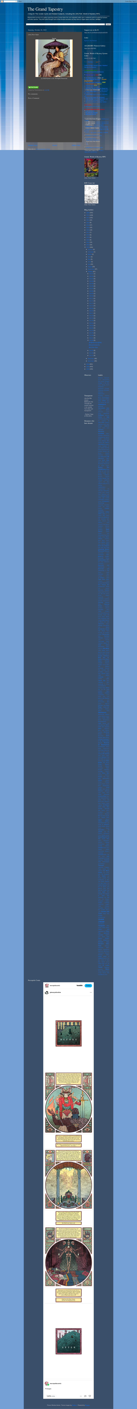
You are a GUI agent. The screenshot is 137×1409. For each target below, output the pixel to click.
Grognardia (103, 618)
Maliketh (74, 1405)
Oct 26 (91, 335)
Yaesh (100, 967)
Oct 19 (91, 318)
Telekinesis (100, 867)
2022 (88, 244)
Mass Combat (101, 717)
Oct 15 (91, 308)
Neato (99, 748)
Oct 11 (91, 298)
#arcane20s (101, 388)
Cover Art (101, 506)
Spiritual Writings (103, 842)
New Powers (101, 750)
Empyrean (100, 556)
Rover (104, 799)
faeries (99, 572)
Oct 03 (91, 278)
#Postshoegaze (105, 397)
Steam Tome (106, 847)
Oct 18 (91, 315)
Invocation (106, 637)
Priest (99, 773)
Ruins (99, 801)
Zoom (105, 974)
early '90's (103, 547)
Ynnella (99, 972)
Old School (105, 753)
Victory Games (101, 927)
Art (103, 442)
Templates (106, 867)
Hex (99, 627)
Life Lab (100, 689)
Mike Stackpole (105, 726)
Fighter (107, 579)
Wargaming (106, 940)
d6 (106, 517)
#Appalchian (101, 386)
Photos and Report (99, 125)
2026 (88, 369)
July (89, 264)
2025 (88, 366)
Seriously (100, 813)
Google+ (107, 611)
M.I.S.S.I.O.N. (101, 701)
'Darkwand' (106, 377)
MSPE (107, 735)
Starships (100, 847)
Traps (99, 906)
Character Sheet (89, 85)
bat (108, 451)
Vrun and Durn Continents (93, 82)
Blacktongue (101, 463)
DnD (107, 529)
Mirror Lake (101, 730)
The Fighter (102, 876)
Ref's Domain (106, 789)
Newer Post (32, 145)
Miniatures (106, 728)
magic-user (106, 707)
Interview (100, 638)
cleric (103, 492)
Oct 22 (91, 325)
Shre (105, 822)
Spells (99, 840)
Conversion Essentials (103, 504)
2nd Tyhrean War (102, 402)
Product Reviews (103, 774)
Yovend (104, 972)
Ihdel (99, 636)
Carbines (100, 480)
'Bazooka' (100, 377)
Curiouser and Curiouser (91, 87)
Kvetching (100, 671)
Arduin (99, 440)
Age (105, 418)
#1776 (107, 384)
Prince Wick (105, 773)
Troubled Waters (105, 909)
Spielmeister (106, 840)
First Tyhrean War (103, 584)
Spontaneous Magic (103, 844)
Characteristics (101, 488)
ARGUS (100, 442)
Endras (107, 558)
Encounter (100, 558)
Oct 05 (91, 283)
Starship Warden (103, 845)
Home (54, 145)
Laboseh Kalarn (105, 673)
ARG (108, 440)
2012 (88, 220)
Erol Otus (100, 561)
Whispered (100, 947)
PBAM (102, 759)
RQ (108, 799)
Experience (100, 563)
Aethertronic (101, 418)
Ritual (104, 796)
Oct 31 (91, 355)
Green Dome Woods (103, 616)
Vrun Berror (101, 936)
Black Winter (101, 462)
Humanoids (105, 634)
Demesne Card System (103, 524)
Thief (99, 899)
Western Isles (103, 942)
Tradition (107, 904)
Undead (100, 915)
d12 (105, 517)
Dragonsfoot (101, 535)
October (90, 271)
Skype (107, 828)
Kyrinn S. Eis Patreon (90, 40)
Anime (107, 433)
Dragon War (103, 533)
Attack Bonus (101, 444)
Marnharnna (102, 712)
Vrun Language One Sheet (92, 79)
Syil (108, 854)
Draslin (99, 536)
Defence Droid (103, 522)
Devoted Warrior (103, 527)
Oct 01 (91, 273)
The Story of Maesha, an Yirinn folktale (95, 102)
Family (107, 572)
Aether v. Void (103, 417)
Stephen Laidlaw (103, 849)
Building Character (103, 474)
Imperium (106, 636)
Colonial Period (105, 496)
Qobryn (100, 782)
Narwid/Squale (101, 746)
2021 (88, 242)
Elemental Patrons (103, 551)
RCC (99, 785)
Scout (99, 806)
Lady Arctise (103, 675)
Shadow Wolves (103, 819)
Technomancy (101, 863)
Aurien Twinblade (102, 446)
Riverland (103, 798)
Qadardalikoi (106, 778)
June (89, 261)
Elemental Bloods (103, 549)
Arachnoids (106, 438)
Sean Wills (105, 806)
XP (103, 965)
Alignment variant (102, 424)
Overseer (103, 757)
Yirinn (107, 969)
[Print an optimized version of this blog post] (33, 88)
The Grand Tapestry (45, 9)
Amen (99, 427)
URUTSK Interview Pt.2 (101, 123)
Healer (107, 623)
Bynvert (107, 476)
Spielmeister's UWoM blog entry (94, 147)
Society (107, 835)
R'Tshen (107, 782)
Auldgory (107, 444)
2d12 (108, 400)
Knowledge (100, 668)
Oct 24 (91, 330)
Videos (107, 927)
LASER (100, 678)
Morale (107, 733)
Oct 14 (91, 305)
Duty (99, 547)
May (89, 259)
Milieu (99, 728)
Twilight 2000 (106, 913)
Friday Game (101, 591)
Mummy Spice (102, 737)
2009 (88, 212)
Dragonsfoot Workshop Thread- (93, 135)
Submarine (100, 852)
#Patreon (107, 395)
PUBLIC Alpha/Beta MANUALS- (94, 151)
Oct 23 (91, 328)
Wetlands (107, 945)
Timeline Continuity (103, 902)
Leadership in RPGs (103, 684)
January (90, 249)
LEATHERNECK (101, 685)
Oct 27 (91, 338)
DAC (108, 519)
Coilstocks (103, 494)
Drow (103, 536)
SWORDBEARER (102, 854)
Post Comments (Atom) (43, 149)
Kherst (99, 661)
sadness (103, 803)
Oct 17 (91, 313)
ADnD (107, 410)
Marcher (100, 708)
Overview (90, 62)
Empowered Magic (103, 554)
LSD (108, 700)
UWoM (101, 921)
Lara (108, 677)
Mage (107, 705)
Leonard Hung (101, 687)
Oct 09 (91, 293)
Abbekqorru (102, 404)
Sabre (99, 803)
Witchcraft (100, 951)
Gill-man (107, 607)
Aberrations (101, 408)
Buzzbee (100, 476)
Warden (100, 940)
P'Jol (108, 757)
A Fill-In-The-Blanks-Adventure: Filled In (96, 132)
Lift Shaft (106, 689)
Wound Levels (105, 961)
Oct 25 (91, 333)
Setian (104, 815)
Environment (102, 560)
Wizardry (107, 952)
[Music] (103, 384)
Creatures (101, 512)
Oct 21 (91, 323)
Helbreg (100, 625)
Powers (107, 771)
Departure (100, 526)
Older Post (76, 145)
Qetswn (107, 780)
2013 (88, 222)
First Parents (106, 583)
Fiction (107, 577)
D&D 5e (100, 517)
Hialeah (107, 627)
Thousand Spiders (103, 900)
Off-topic (100, 753)
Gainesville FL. (103, 597)
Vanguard (101, 925)
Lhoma (107, 687)
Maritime (107, 708)
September (91, 269)
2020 (88, 240)
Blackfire (107, 462)
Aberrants (100, 406)
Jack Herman (103, 639)
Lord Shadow (105, 698)
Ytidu (108, 972)
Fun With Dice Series (103, 593)
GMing (99, 611)
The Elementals (105, 874)
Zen (101, 974)
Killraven (107, 662)
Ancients (101, 433)
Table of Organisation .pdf (100, 99)
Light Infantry (104, 90)
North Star (106, 750)
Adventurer (106, 413)
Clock (99, 494)
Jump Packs (101, 650)
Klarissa (107, 666)
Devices (107, 526)
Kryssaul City (105, 669)
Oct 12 (91, 301)
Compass (107, 499)
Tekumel (101, 865)
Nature (107, 746)
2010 (88, 215)
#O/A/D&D (100, 395)
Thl (102, 899)
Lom (104, 696)
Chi (108, 488)
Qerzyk (100, 780)
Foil (99, 588)
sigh (108, 822)
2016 (88, 230)
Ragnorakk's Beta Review (93, 140)
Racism (100, 783)
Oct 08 (91, 291)
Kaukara (100, 655)
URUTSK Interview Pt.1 (101, 122)
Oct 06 (91, 286)
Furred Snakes (103, 595)
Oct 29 (91, 350)
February (91, 252)
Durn (107, 544)
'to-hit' (99, 379)
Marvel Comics (105, 716)
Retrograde (106, 794)
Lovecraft (100, 700)
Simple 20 (100, 824)
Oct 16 (91, 310)
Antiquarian (100, 437)
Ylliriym (99, 970)
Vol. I (104, 931)
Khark (103, 659)
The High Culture (102, 883)
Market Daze (103, 710)
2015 (88, 227)
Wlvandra (100, 954)
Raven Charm (105, 783)
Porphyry (106, 769)
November (91, 358)
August (90, 266)
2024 (88, 364)
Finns (108, 581)
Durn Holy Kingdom (103, 545)
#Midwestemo (101, 393)
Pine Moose (106, 762)
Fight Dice (101, 579)
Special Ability (105, 838)
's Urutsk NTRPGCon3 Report (96, 126)
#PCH (99, 397)
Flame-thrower (101, 586)
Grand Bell (106, 614)
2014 (88, 225)
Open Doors (101, 755)
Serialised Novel (103, 812)
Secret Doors (105, 810)
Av (108, 446)
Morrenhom (100, 735)
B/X (106, 447)
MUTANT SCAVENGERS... (93, 106)
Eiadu (108, 547)
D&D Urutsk (106, 515)
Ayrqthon (102, 447)
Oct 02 (91, 276)
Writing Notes (101, 963)
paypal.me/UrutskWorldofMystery (94, 72)
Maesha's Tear (102, 705)
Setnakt (107, 815)
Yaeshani (106, 967)
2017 (88, 232)
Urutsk (101, 919)
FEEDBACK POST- (90, 138)
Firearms (100, 582)
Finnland (100, 581)
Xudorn (107, 965)
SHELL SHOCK (103, 821)
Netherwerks (106, 748)
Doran (107, 531)
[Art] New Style (93, 347)
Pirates (100, 764)
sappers (100, 805)
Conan (99, 501)
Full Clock (106, 591)
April (89, 257)
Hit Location (106, 632)
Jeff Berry (106, 648)
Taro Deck (101, 856)
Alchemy (107, 422)
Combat (107, 497)
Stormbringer (101, 851)
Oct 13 (91, 303)
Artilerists (107, 442)
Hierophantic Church (103, 629)
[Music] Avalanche (94, 345)
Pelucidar (103, 760)
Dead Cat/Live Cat (103, 520)
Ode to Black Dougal (103, 751)
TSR (99, 911)
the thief (106, 897)
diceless (100, 529)
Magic (100, 707)
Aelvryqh (107, 415)
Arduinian (104, 440)
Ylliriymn (104, 970)
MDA (108, 718)
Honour (99, 634)
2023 (88, 247)
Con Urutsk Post (103, 128)
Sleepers (100, 833)
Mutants (100, 742)
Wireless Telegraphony (103, 949)
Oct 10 (91, 296)
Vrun (107, 931)
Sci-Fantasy (106, 805)
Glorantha (100, 609)
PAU (99, 759)
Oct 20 (91, 320)
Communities (101, 499)
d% (103, 517)
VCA (108, 925)
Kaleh (103, 654)
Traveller (107, 906)
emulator (107, 556)
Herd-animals (106, 625)
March (90, 254)
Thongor (107, 899)
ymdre (107, 970)
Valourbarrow (101, 923)
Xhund (99, 965)
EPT (108, 560)
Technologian (105, 861)
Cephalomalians (101, 487)
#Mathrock (100, 392)
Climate (107, 492)
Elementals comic (103, 552)
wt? (106, 963)
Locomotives (101, 694)
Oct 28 (91, 340)
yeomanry (100, 969)
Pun (104, 776)
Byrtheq (100, 478)
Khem (107, 659)
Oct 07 (91, 288)
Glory (108, 609)
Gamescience (106, 600)
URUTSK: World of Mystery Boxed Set (96, 88)
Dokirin (100, 531)
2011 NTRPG (102, 400)
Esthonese (106, 561)
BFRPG (105, 456)
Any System (106, 437)
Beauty (99, 453)
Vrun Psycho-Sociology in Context (94, 100)
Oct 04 (91, 281)
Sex (99, 817)
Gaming (100, 602)
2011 (88, 217)
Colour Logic (101, 497)
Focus (107, 586)
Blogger (87, 1405)
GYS (105, 621)
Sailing (107, 803)
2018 (88, 235)
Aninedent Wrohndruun (103, 435)
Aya (99, 447)
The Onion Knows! (90, 78)
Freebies (107, 590)
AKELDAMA (101, 422)
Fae (108, 570)
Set (101, 815)
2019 (88, 237)
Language (100, 677)
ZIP (103, 974)
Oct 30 (91, 353)
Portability (100, 771)
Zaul (99, 974)
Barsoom (105, 451)
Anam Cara (105, 427)
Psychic (100, 776)
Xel (108, 963)
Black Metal (105, 460)
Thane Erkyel (102, 869)
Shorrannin (101, 822)
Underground (101, 917)
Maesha (107, 703)
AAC (108, 402)
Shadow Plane (105, 817)
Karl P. (107, 654)
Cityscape (100, 490)
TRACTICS (100, 904)
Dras (105, 535)
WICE (107, 947)
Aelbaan (101, 415)
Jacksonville (101, 641)
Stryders (107, 851)
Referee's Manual (103, 790)
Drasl (108, 535)
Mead (99, 719)
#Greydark (106, 390)
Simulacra (106, 824)
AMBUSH (106, 426)
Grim (99, 618)
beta (102, 456)
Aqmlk (99, 439)
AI (108, 420)
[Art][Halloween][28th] (95, 342)
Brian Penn (106, 469)
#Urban (99, 399)
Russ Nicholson (105, 801)
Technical (100, 859)
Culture (103, 513)
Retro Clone (101, 792)
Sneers (103, 835)
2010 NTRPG (105, 399)
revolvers (100, 796)
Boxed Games (105, 465)
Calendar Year (105, 478)
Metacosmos (106, 719)
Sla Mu (106, 831)
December (91, 361)
